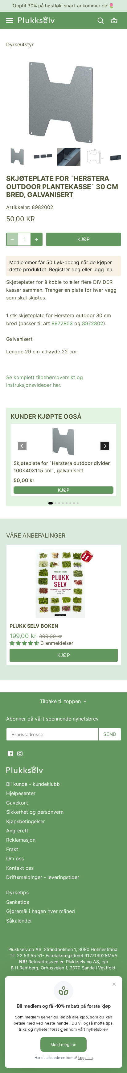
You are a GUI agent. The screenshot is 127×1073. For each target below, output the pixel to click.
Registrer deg (64, 269)
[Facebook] (10, 753)
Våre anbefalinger (35, 535)
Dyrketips (17, 892)
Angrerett (17, 831)
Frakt (12, 849)
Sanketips (17, 902)
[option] (17, 156)
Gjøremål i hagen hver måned (40, 911)
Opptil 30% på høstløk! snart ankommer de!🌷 (63, 6)
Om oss (15, 858)
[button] (104, 446)
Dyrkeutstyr (20, 44)
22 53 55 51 (29, 955)
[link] (63, 441)
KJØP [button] (63, 490)
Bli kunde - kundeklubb (33, 784)
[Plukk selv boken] (64, 583)
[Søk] (100, 20)
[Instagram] (20, 753)
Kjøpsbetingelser (25, 821)
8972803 (62, 323)
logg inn (102, 269)
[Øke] (36, 239)
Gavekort (17, 803)
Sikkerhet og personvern (34, 812)
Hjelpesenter (20, 793)
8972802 (92, 323)
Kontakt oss (20, 868)
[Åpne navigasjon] (9, 20)
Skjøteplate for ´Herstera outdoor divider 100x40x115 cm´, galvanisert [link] (62, 467)
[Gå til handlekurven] (114, 20)
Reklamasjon (20, 840)
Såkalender (19, 921)
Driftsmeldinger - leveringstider (42, 877)
